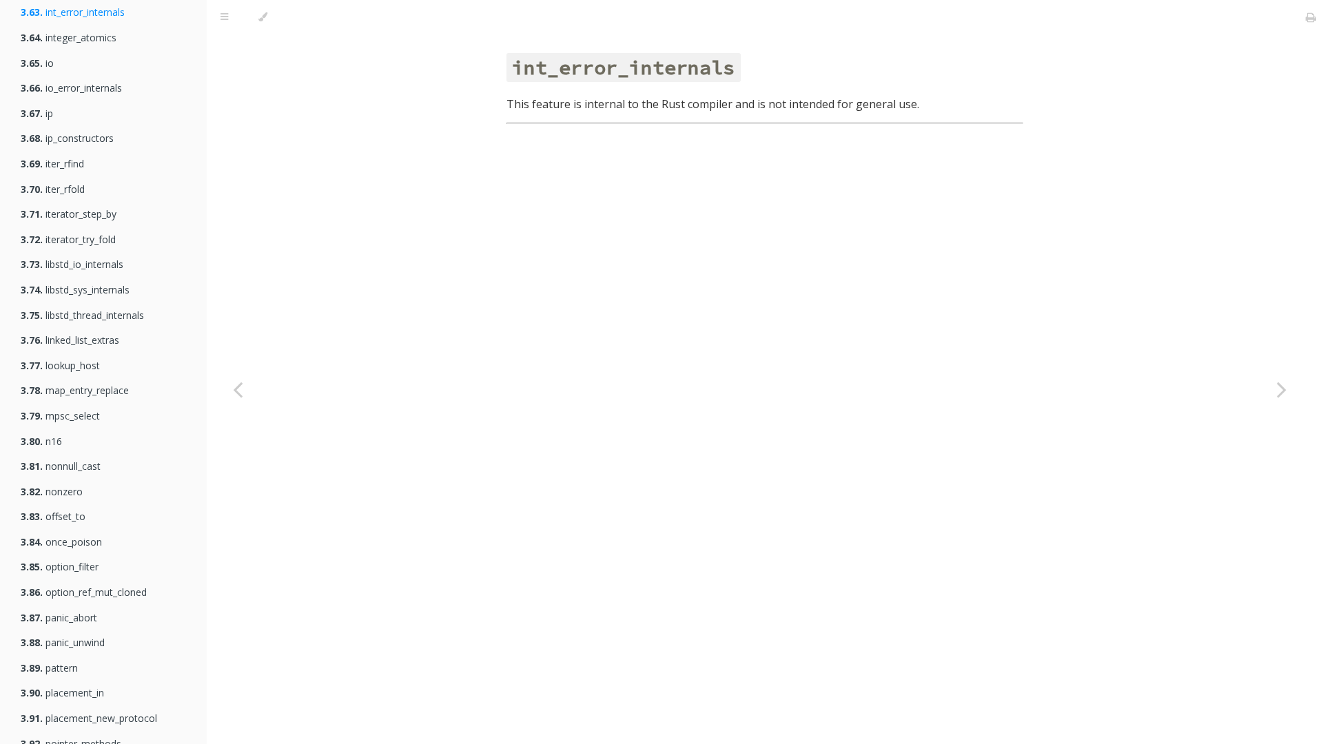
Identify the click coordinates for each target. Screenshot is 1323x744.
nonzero (52, 491)
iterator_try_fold (68, 239)
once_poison (61, 541)
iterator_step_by (68, 213)
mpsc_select (60, 415)
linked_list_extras (70, 340)
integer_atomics (68, 37)
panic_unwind (63, 642)
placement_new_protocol (89, 718)
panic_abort (59, 617)
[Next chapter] (1282, 389)
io (37, 63)
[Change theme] (263, 17)
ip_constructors (67, 138)
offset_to (53, 516)
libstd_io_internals (72, 264)
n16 (41, 441)
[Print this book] (1311, 17)
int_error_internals (73, 12)
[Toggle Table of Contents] (224, 17)
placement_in (62, 692)
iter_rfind (52, 163)
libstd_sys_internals (75, 289)
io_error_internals (71, 87)
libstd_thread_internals (82, 315)
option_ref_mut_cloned (84, 592)
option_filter (60, 566)
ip (37, 113)
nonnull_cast (61, 466)
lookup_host (60, 365)
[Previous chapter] (238, 389)
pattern (49, 667)
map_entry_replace (75, 390)
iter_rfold (53, 189)
